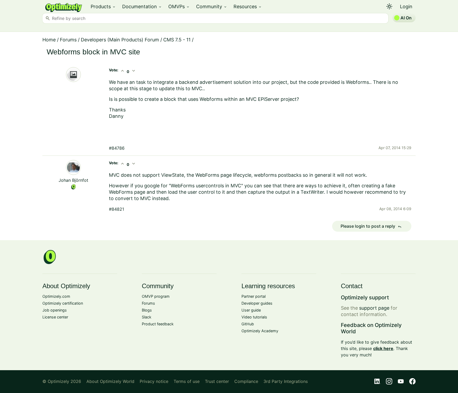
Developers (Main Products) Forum (120, 39)
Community (211, 6)
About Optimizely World (110, 381)
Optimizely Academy (259, 331)
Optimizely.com (56, 296)
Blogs (147, 310)
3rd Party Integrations (285, 381)
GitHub (247, 324)
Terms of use (187, 381)
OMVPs (179, 6)
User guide (251, 310)
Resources (248, 6)
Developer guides (256, 303)
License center (55, 317)
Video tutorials (254, 317)
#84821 (116, 209)
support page (374, 308)
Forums (68, 39)
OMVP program (156, 296)
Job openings (54, 310)
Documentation (142, 6)
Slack (146, 317)
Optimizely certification (62, 303)
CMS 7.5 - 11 (177, 39)
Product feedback (158, 324)
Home (49, 39)
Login (406, 6)
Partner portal (253, 296)
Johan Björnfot (73, 180)
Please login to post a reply (371, 226)
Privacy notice (154, 381)
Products (103, 6)
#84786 (117, 148)
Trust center (217, 381)
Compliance (246, 381)
